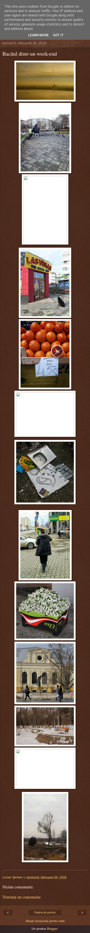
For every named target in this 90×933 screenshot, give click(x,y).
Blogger (52, 928)
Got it (58, 35)
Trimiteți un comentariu (21, 897)
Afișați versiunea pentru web (45, 921)
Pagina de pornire (45, 912)
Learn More (38, 35)
